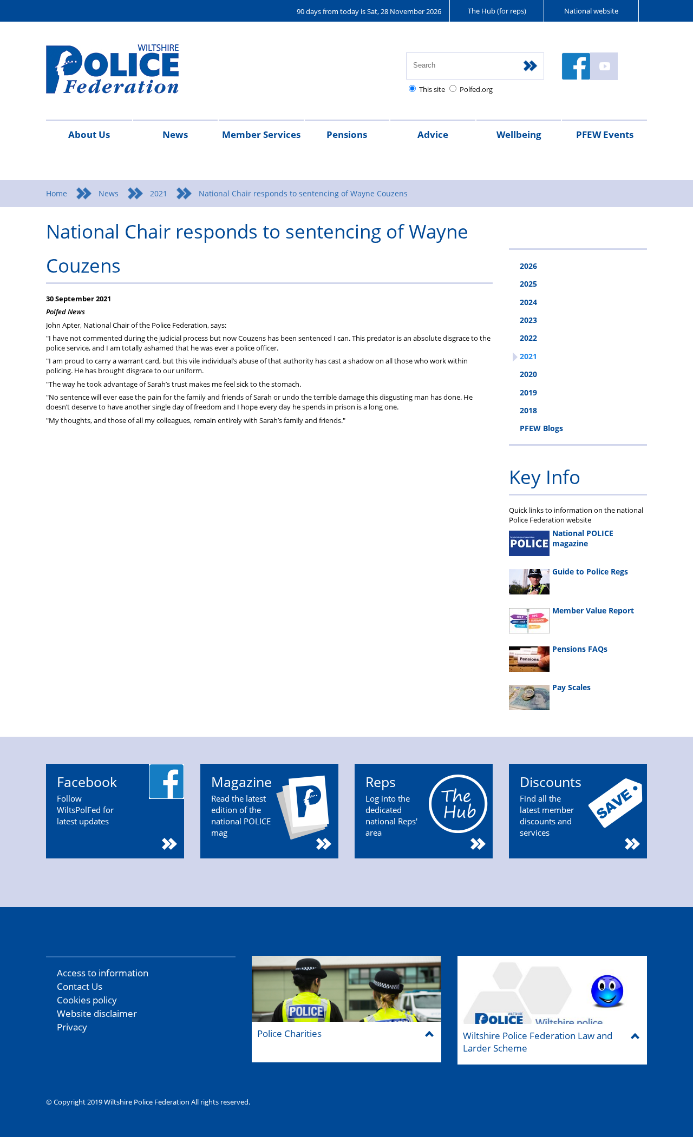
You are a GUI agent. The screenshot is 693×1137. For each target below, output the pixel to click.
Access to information (102, 973)
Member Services (261, 134)
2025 (528, 284)
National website (591, 11)
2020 (528, 374)
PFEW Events (604, 134)
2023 (528, 320)
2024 (528, 302)
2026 (528, 266)
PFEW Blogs (541, 428)
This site (432, 89)
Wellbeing (518, 134)
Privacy (72, 1027)
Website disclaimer (97, 1013)
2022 (528, 338)
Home (56, 193)
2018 (528, 410)
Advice (432, 134)
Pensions (346, 134)
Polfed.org (476, 89)
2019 (528, 392)
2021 (158, 193)
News (175, 134)
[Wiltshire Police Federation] (128, 73)
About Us (89, 134)
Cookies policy (87, 1000)
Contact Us (79, 986)
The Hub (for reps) (497, 11)
